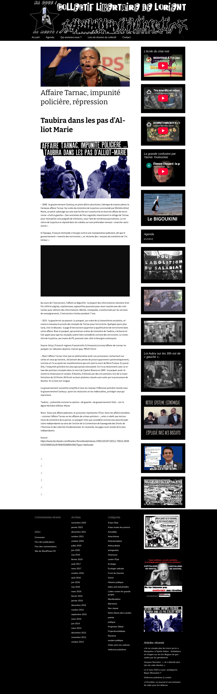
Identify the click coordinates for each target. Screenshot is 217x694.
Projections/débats (116, 631)
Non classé (113, 608)
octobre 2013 (77, 642)
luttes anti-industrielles (118, 587)
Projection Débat (115, 626)
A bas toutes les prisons (119, 527)
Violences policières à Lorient (157, 677)
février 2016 (77, 596)
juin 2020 (75, 550)
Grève (111, 577)
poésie (111, 617)
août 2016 (76, 577)
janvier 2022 (77, 527)
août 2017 (76, 564)
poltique (111, 622)
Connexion (40, 537)
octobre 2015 (77, 610)
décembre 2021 (78, 532)
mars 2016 (76, 591)
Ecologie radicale (116, 568)
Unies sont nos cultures (119, 645)
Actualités (112, 532)
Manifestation (114, 599)
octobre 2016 (77, 573)
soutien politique (115, 640)
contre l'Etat (113, 559)
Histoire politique (115, 582)
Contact (126, 37)
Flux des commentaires (46, 546)
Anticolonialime (115, 541)
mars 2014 (76, 628)
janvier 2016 (77, 600)
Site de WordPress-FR (45, 551)
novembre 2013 (78, 637)
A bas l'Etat (113, 522)
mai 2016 (75, 587)
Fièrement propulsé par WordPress (48, 667)
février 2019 (77, 559)
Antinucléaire (114, 545)
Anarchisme (113, 536)
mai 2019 (75, 555)
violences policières (117, 649)
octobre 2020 (77, 541)
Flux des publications (44, 542)
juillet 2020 (76, 545)
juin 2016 (75, 582)
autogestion (113, 550)
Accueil (36, 37)
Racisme (112, 636)
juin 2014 (75, 623)
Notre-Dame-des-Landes (119, 613)
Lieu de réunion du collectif (102, 37)
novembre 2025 (78, 522)
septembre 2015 (79, 614)
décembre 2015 (78, 605)
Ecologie (112, 564)
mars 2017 (76, 568)
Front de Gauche (116, 573)
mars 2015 (76, 619)
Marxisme (112, 604)
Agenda (50, 37)
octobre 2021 (77, 536)
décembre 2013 (78, 632)
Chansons (112, 555)
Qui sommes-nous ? (71, 37)
